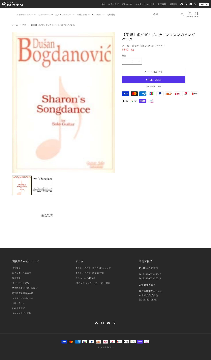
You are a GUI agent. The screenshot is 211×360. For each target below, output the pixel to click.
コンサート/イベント (145, 4)
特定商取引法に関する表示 (24, 288)
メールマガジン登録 (21, 313)
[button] (26, 14)
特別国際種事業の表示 (22, 293)
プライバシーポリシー (22, 298)
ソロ (24, 25)
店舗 (103, 4)
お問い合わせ (18, 303)
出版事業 (173, 4)
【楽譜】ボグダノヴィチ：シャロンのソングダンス (52, 25)
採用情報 (16, 278)
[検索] (182, 14)
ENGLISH (204, 4)
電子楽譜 (162, 4)
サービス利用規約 (20, 283)
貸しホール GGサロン (86, 278)
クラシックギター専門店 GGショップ (93, 267)
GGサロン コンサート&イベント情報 (93, 283)
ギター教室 (113, 4)
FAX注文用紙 (18, 308)
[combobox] (168, 14)
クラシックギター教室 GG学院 (90, 273)
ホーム (15, 25)
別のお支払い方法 (153, 86)
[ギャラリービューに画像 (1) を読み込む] (22, 185)
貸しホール (127, 4)
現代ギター (109, 347)
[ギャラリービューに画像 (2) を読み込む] (42, 185)
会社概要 (16, 267)
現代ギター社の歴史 (21, 273)
